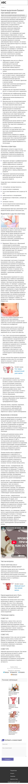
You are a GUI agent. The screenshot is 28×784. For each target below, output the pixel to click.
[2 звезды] (9, 668)
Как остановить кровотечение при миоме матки (13, 721)
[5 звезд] (12, 668)
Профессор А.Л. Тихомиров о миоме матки (13, 707)
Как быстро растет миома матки (13, 733)
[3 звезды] (10, 668)
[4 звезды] (11, 668)
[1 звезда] (7, 668)
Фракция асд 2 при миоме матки (20, 588)
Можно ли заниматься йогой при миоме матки (14, 694)
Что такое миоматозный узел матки (19, 371)
